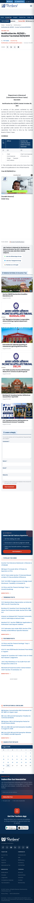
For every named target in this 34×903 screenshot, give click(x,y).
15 (25, 759)
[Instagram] (19, 847)
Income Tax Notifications (17, 242)
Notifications (17, 25)
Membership (21, 882)
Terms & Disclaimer (14, 893)
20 (17, 762)
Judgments (4, 877)
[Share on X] (7, 47)
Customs (3, 860)
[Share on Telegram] (18, 47)
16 (30, 759)
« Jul (2, 771)
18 (8, 762)
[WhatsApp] (23, 847)
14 (21, 759)
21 (21, 762)
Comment (6, 441)
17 (3, 762)
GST (2, 857)
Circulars (3, 875)
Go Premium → (17, 551)
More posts (5, 593)
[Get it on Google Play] (11, 828)
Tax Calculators (5, 882)
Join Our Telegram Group (13, 260)
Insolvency (21, 862)
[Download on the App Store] (23, 828)
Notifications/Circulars (15, 43)
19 (12, 762)
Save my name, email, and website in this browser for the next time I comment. (17, 482)
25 (8, 765)
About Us (20, 872)
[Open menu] (31, 5)
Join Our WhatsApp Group (13, 256)
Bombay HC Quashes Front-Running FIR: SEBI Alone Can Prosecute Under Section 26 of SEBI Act (16, 610)
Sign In (29, 1)
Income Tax (8, 17)
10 (3, 759)
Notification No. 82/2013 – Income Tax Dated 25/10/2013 (15, 34)
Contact (20, 880)
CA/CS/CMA (21, 865)
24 (3, 765)
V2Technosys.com (6, 891)
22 (26, 762)
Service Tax (22, 17)
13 (16, 759)
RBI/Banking (21, 860)
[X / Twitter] (7, 847)
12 (12, 759)
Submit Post (20, 1)
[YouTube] (11, 847)
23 (30, 762)
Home (2, 17)
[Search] (32, 17)
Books (10, 1)
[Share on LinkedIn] (11, 47)
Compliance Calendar (7, 880)
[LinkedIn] (15, 847)
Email (5, 468)
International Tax (5, 865)
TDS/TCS (3, 862)
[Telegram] (27, 847)
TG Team (6, 40)
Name (5, 461)
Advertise (20, 877)
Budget (15, 17)
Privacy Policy (4, 893)
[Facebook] (3, 847)
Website (5, 475)
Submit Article (21, 875)
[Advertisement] (17, 74)
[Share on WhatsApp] (14, 47)
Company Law (22, 855)
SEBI (19, 857)
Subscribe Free (8, 797)
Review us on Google (12, 265)
